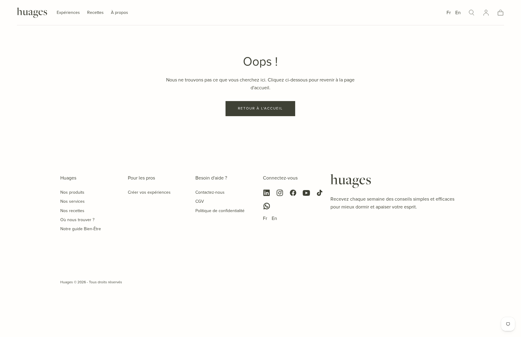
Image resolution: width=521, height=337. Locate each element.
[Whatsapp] (266, 206)
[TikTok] (319, 192)
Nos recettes (72, 211)
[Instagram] (279, 192)
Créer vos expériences (149, 192)
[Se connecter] (486, 12)
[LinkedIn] (266, 192)
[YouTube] (306, 192)
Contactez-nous (210, 192)
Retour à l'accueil (260, 108)
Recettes (95, 13)
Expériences (68, 13)
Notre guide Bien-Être (80, 229)
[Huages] (350, 181)
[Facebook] (293, 192)
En (458, 12)
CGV (199, 201)
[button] (471, 12)
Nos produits (72, 192)
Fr (449, 12)
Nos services (72, 201)
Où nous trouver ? (77, 220)
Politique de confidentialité (220, 211)
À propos (119, 13)
